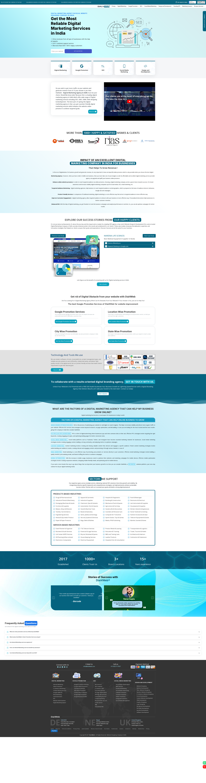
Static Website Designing (143, 690)
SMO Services (119, 686)
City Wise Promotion (79, 688)
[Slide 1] (97, 289)
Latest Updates (85, 728)
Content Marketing (100, 698)
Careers (121, 728)
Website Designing (142, 686)
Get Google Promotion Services (65, 321)
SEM (96, 704)
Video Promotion (57, 686)
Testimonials (114, 728)
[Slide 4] (106, 289)
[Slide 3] (103, 289)
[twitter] (60, 667)
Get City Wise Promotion (63, 341)
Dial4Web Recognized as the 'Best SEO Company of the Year (40, 2)
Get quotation (78, 51)
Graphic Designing (141, 702)
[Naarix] (58, 141)
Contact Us (127, 728)
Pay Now (54, 730)
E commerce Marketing (59, 688)
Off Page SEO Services (101, 694)
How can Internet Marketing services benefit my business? (25, 647)
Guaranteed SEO (99, 706)
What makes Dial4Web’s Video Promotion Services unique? (25, 637)
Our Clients (107, 728)
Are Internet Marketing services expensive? (21, 642)
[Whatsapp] (204, 762)
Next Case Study (149, 236)
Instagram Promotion (121, 698)
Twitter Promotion (121, 696)
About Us (92, 111)
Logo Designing (141, 704)
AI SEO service (98, 702)
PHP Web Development (143, 708)
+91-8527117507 (116, 666)
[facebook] (58, 667)
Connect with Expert (204, 21)
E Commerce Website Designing (145, 694)
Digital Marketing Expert (59, 702)
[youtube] (64, 667)
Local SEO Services (100, 690)
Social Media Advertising (122, 690)
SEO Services (98, 684)
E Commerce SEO (99, 688)
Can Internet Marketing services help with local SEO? (23, 652)
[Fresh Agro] (148, 141)
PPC (54, 698)
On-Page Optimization (101, 692)
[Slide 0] (94, 289)
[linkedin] (62, 667)
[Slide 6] (111, 289)
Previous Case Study (58, 236)
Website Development (142, 688)
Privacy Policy (76, 728)
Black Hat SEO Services (101, 700)
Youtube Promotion (121, 694)
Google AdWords (57, 692)
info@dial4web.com (89, 666)
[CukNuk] (130, 141)
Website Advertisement (59, 700)
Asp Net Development (142, 710)
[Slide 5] (109, 289)
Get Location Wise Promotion (118, 321)
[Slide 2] (100, 289)
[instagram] (67, 667)
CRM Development (141, 700)
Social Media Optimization (123, 684)
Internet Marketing (58, 684)
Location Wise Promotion (80, 686)
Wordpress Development (143, 706)
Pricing (113, 6)
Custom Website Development (145, 698)
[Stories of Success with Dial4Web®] (129, 101)
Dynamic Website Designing (144, 692)
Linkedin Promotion (121, 692)
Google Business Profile (80, 696)
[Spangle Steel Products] (94, 141)
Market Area (141, 728)
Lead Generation (57, 696)
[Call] (204, 766)
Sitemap (134, 728)
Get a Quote (103, 284)
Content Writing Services (59, 690)
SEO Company (98, 686)
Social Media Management (123, 700)
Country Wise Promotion (80, 692)
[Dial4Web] (104, 6)
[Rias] (76, 141)
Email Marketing (57, 694)
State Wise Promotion (80, 690)
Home (52, 728)
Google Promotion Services (81, 684)
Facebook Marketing (121, 688)
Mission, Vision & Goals (96, 728)
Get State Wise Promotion (117, 341)
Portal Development (142, 696)
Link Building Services (100, 696)
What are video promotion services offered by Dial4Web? (24, 631)
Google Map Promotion (80, 694)
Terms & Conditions (66, 728)
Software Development (143, 712)
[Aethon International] (112, 141)
